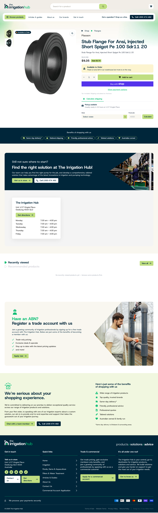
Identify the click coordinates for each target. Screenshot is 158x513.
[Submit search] (103, 6)
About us (50, 17)
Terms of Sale (89, 509)
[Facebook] (6, 472)
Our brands (64, 17)
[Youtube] (16, 472)
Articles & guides (35, 17)
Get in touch (78, 17)
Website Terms (101, 509)
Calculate (148, 117)
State (83, 113)
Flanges (97, 31)
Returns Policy (124, 509)
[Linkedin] (21, 472)
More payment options (117, 89)
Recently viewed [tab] (18, 262)
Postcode (132, 113)
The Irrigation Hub (16, 509)
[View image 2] (9, 43)
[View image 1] (9, 34)
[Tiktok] (26, 472)
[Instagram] (11, 472)
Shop (87, 31)
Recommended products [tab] (23, 266)
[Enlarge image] (72, 33)
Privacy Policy (113, 509)
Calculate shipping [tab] (94, 99)
